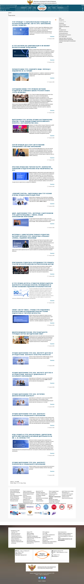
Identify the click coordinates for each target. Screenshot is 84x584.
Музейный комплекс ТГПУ (16, 540)
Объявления (61, 23)
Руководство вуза (62, 29)
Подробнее (52, 36)
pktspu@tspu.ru (56, 556)
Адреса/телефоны (62, 24)
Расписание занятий (14, 500)
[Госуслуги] (38, 507)
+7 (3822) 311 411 (56, 555)
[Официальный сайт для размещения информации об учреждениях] (22, 513)
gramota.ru (33, 503)
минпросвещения (21, 503)
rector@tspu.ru (19, 553)
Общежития (44, 537)
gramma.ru (41, 503)
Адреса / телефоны (42, 581)
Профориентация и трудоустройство (49, 541)
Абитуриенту (60, 7)
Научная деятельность (63, 33)
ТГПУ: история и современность (48, 534)
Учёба (34, 7)
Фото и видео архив (63, 36)
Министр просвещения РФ (33, 148)
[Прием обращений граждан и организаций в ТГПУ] (42, 554)
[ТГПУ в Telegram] (42, 577)
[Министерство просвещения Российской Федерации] (30, 513)
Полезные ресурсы (39, 500)
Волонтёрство (45, 540)
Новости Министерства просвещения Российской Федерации (15, 493)
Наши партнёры (39, 499)
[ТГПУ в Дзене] (5, 10)
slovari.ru (56, 503)
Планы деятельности (27, 496)
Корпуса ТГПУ (29, 532)
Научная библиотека (15, 538)
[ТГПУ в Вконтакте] (0, 10)
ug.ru (44, 503)
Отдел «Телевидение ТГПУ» (47, 538)
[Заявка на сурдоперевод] (81, 5)
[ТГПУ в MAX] (3, 10)
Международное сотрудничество (33, 541)
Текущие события (62, 21)
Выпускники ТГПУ (30, 543)
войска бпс (64, 503)
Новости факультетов (14, 499)
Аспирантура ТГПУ (30, 538)
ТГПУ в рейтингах (45, 532)
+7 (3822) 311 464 (20, 552)
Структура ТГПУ (14, 532)
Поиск (60, 18)
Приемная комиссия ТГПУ (58, 550)
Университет (24, 7)
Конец (24, 483)
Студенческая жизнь (46, 536)
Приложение (53, 492)
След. (22, 483)
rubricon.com (52, 503)
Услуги (53, 7)
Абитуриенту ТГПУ (30, 534)
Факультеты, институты (63, 31)
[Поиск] (82, 10)
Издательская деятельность (16, 537)
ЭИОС (49, 7)
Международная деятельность (65, 34)
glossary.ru (37, 503)
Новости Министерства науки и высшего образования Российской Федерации (16, 497)
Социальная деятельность (16, 536)
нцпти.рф (60, 503)
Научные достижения (31, 540)
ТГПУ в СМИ (44, 533)
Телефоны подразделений (21, 555)
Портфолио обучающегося (64, 26)
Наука (30, 7)
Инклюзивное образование (47, 543)
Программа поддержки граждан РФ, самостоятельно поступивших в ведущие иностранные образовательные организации (42, 495)
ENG (82, 7)
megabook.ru (47, 503)
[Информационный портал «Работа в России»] (30, 507)
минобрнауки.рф (28, 503)
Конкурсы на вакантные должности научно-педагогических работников (67, 497)
